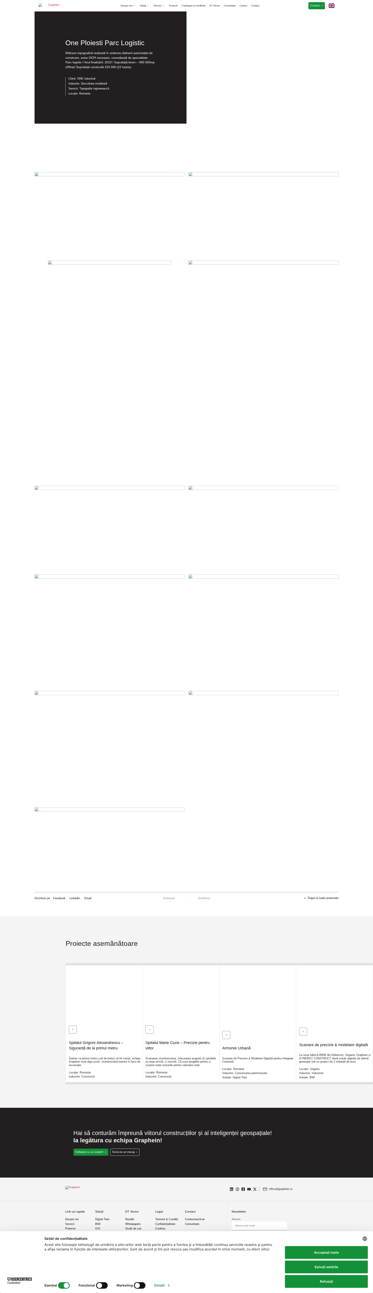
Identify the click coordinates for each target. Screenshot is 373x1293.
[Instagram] (237, 1189)
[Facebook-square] (243, 1189)
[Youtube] (249, 1189)
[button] (128, 5)
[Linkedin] (231, 1189)
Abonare (236, 1219)
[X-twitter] (255, 1189)
